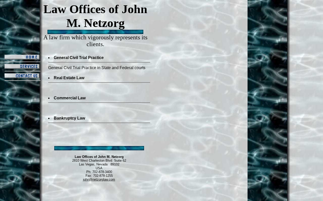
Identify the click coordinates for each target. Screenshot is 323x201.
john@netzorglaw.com (99, 179)
